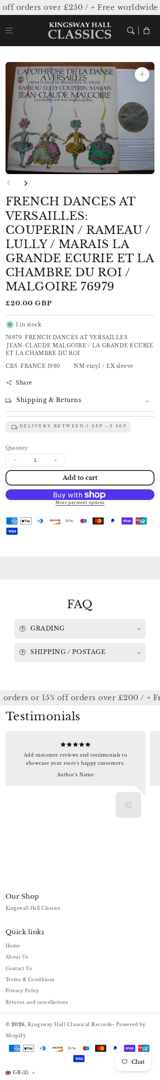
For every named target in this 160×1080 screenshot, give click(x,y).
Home (13, 946)
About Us (17, 957)
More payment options (80, 502)
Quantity (17, 448)
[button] (9, 30)
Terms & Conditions (30, 979)
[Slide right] (25, 183)
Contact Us (19, 968)
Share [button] (24, 382)
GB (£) (21, 1072)
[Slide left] (9, 183)
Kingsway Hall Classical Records (70, 1024)
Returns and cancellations (37, 1002)
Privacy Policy (22, 991)
